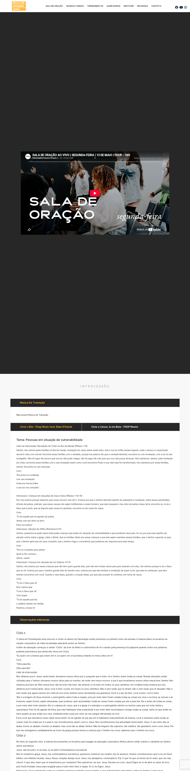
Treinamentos (95, 6)
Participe (129, 6)
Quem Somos (113, 6)
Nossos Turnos (75, 6)
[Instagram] (185, 7)
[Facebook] (176, 7)
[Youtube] (181, 7)
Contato (156, 6)
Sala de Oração (54, 6)
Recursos (142, 6)
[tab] (46, 427)
